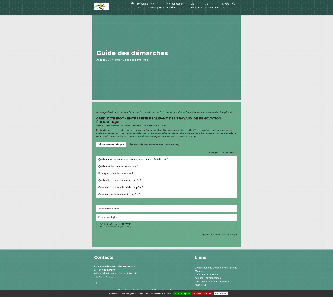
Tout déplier (230, 153)
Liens (200, 257)
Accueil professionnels (108, 112)
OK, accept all (183, 293)
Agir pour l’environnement (208, 278)
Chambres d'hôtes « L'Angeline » (212, 281)
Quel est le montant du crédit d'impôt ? (120, 180)
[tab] (111, 144)
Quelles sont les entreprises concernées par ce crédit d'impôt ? (133, 159)
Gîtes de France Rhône (207, 274)
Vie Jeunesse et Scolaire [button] (174, 5)
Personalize (220, 293)
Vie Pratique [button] (195, 5)
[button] (132, 4)
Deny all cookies (203, 293)
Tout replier (215, 153)
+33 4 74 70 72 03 (103, 276)
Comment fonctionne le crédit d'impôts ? (121, 187)
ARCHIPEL (200, 285)
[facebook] (97, 283)
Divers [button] (225, 3)
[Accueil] (110, 7)
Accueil (101, 60)
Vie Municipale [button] (156, 5)
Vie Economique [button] (211, 5)
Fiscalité (127, 112)
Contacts (103, 257)
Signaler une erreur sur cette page (219, 234)
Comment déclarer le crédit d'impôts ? (119, 194)
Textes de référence (108, 208)
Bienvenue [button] (142, 3)
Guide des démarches (135, 60)
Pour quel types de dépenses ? (116, 173)
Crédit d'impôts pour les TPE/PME (117, 224)
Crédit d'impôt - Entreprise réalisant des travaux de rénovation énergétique (193, 112)
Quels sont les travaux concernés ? (118, 166)
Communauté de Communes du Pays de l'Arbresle (216, 269)
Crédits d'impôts (143, 112)
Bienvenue (114, 60)
